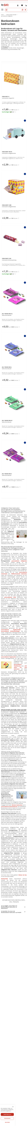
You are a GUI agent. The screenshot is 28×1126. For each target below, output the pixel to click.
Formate (10, 48)
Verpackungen (20, 48)
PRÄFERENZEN (7, 1118)
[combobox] (16, 10)
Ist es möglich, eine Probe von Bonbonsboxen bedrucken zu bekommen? (9, 907)
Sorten (14, 48)
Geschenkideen (14, 49)
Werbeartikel (4, 878)
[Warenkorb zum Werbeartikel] (26, 5)
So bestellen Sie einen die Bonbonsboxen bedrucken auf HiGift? (11, 911)
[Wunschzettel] (22, 6)
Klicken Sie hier (23, 875)
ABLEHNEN (7, 1122)
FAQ (19, 49)
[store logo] (5, 5)
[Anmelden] (18, 6)
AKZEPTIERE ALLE (7, 1114)
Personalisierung (5, 49)
